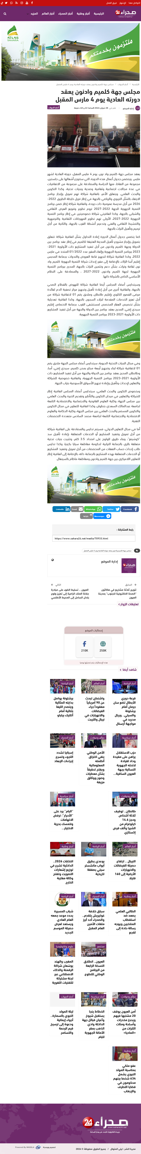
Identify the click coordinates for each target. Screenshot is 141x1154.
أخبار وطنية (83, 13)
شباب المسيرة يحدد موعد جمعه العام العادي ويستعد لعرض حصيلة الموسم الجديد (62, 921)
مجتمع (100, 946)
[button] (130, 509)
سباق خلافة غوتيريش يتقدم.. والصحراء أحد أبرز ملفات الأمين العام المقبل (93, 919)
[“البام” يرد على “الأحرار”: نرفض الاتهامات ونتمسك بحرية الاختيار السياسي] (62, 799)
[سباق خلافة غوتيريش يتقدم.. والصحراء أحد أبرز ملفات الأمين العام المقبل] (93, 899)
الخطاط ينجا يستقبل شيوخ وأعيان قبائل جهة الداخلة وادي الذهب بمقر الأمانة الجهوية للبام (93, 1024)
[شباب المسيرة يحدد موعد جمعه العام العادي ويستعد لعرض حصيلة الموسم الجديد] (62, 899)
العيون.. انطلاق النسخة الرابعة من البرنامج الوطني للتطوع (94, 967)
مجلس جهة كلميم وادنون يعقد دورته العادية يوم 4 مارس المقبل (107, 550)
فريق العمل (111, 2)
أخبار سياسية (129, 737)
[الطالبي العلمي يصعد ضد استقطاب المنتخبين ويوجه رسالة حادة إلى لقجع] (125, 899)
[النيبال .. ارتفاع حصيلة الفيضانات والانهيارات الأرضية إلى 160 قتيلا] (125, 849)
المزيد (34, 13)
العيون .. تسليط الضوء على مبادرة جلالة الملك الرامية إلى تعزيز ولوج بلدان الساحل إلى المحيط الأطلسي (70, 593)
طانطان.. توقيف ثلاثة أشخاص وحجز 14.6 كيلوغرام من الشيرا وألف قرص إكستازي (124, 821)
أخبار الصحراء (65, 13)
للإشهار (123, 2)
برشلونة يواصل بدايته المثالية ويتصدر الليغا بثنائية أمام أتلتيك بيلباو (63, 706)
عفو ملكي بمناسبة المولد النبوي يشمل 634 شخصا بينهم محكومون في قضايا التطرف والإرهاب (124, 1078)
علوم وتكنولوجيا (64, 946)
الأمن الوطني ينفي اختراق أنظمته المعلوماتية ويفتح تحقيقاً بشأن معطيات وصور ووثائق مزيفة (95, 767)
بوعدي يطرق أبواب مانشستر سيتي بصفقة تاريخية (94, 867)
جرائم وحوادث (97, 737)
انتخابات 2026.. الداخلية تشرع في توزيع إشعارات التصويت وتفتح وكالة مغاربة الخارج (61, 871)
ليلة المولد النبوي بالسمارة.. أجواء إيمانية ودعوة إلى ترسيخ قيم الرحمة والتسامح (61, 1021)
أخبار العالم (48, 13)
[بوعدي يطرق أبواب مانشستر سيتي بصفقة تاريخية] (93, 849)
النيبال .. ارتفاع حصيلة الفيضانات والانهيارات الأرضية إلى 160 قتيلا (125, 869)
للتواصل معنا (134, 2)
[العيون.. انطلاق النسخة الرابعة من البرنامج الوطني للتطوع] (93, 949)
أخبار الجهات (53, 107)
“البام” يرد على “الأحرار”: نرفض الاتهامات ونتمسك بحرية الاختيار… (63, 819)
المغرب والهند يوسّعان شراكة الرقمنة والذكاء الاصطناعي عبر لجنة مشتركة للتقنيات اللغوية (62, 971)
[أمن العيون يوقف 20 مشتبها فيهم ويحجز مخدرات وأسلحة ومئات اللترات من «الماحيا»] (125, 999)
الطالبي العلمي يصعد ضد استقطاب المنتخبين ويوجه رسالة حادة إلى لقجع (125, 921)
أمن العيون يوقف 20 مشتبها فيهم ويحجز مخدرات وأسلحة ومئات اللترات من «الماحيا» (124, 1021)
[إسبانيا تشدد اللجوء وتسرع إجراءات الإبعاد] (62, 740)
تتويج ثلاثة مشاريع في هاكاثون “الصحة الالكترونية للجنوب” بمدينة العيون (117, 593)
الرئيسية (99, 13)
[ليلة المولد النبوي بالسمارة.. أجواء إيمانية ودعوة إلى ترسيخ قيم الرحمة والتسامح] (62, 999)
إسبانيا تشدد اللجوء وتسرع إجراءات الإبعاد (63, 756)
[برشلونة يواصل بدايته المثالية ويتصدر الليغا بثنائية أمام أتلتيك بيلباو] (62, 686)
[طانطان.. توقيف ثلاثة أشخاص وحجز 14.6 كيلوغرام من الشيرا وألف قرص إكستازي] (125, 799)
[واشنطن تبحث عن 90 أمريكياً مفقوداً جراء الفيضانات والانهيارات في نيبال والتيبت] (93, 686)
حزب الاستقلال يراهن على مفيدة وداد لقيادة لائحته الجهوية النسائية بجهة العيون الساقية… (124, 762)
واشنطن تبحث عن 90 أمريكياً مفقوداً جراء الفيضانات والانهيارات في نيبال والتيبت (94, 708)
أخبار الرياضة (130, 683)
